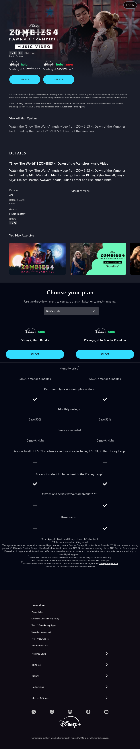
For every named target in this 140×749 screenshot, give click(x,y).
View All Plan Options (23, 118)
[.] (34, 712)
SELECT (24, 79)
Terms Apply (48, 539)
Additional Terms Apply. (73, 106)
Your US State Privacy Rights (44, 625)
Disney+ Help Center (108, 563)
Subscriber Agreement (41, 632)
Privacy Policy (37, 612)
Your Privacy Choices (40, 639)
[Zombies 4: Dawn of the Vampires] (37, 259)
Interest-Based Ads (40, 645)
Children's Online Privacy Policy (45, 619)
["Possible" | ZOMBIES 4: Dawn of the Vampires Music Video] (98, 259)
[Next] (133, 258)
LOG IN (130, 5)
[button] (70, 654)
